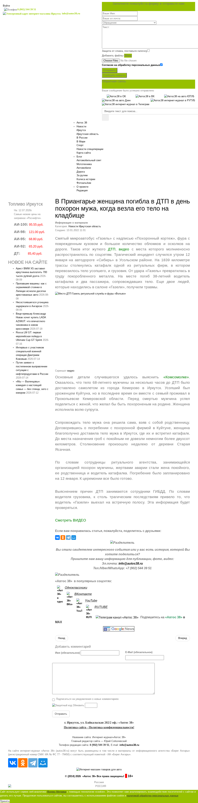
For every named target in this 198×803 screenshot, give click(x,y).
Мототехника (84, 164)
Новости (81, 126)
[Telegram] (68, 537)
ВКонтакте (83, 594)
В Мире (81, 141)
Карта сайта (84, 152)
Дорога (81, 171)
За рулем (82, 175)
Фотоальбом (84, 182)
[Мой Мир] (73, 537)
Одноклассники (76, 587)
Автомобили (84, 167)
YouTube (91, 600)
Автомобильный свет (89, 160)
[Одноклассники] (63, 537)
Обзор (128, 55)
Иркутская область (88, 134)
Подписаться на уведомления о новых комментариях (87, 699)
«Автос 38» (173, 617)
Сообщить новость (114, 75)
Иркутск (81, 130)
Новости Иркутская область (84, 226)
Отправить (109, 70)
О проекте (82, 186)
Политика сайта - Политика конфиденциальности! (99, 727)
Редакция (82, 190)
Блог (79, 156)
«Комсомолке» (176, 377)
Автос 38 (82, 122)
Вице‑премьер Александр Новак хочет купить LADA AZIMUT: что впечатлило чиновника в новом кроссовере (31, 321)
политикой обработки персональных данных (152, 795)
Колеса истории (86, 179)
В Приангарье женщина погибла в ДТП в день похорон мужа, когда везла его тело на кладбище (122, 208)
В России (82, 137)
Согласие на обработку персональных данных (131, 65)
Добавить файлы (112, 55)
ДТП (111, 249)
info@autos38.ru (131, 563)
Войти (6, 5)
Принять (5, 801)
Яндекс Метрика (56, 791)
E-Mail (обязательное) (138, 652)
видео (124, 249)
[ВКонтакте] (57, 537)
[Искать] (105, 117)
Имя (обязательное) (67, 652)
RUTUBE (101, 607)
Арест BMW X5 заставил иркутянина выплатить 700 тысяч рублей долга (31, 272)
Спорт (80, 145)
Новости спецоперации (90, 149)
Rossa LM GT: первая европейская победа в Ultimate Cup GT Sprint (29, 336)
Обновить (78, 705)
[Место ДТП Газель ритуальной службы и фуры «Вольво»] (122, 330)
